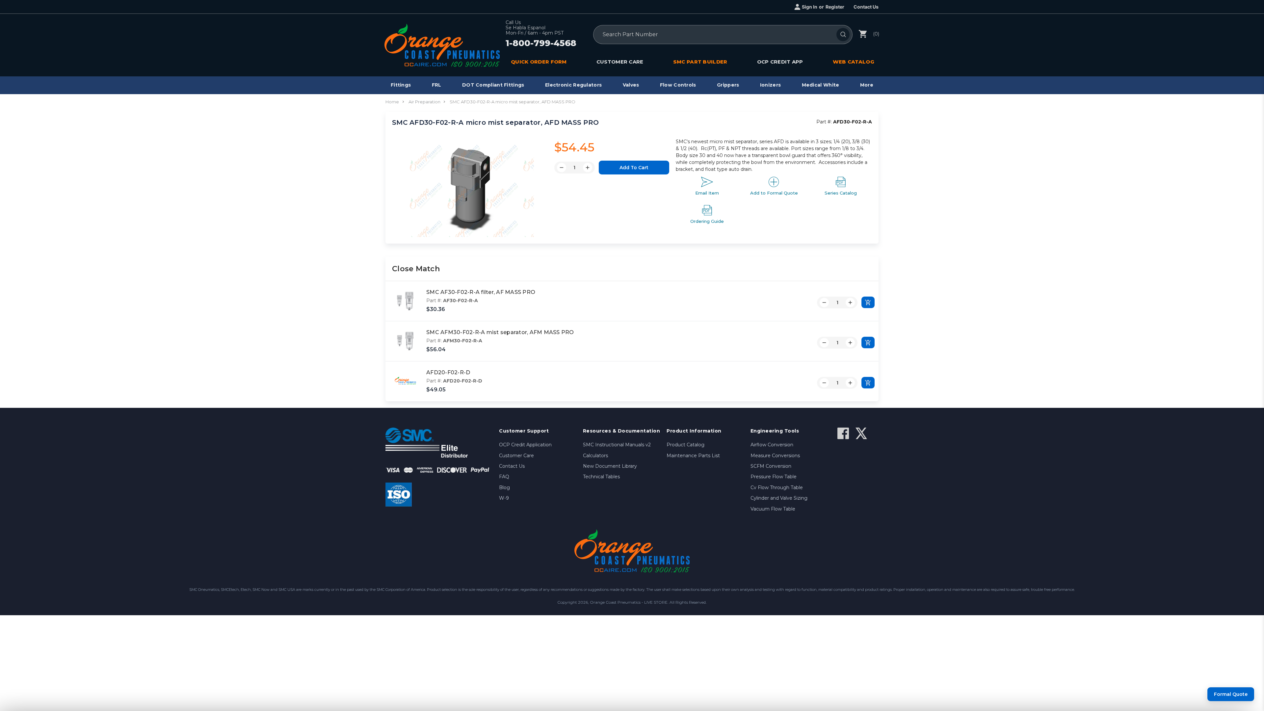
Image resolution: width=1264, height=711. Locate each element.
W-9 (504, 498)
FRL (436, 85)
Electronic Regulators (573, 85)
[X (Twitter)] (861, 433)
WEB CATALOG (853, 62)
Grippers (728, 85)
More (866, 85)
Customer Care (516, 456)
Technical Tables (601, 477)
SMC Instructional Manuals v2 (617, 445)
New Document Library (610, 466)
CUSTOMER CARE (620, 62)
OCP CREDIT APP (780, 62)
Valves (631, 85)
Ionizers (770, 85)
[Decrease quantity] (824, 302)
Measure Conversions (775, 456)
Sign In (809, 7)
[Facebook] (843, 433)
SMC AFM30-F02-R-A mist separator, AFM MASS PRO (500, 332)
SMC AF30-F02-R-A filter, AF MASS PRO (480, 292)
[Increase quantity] (850, 302)
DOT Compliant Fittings (493, 85)
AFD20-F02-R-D (448, 372)
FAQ (504, 477)
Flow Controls (678, 85)
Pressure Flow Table (773, 477)
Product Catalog (685, 445)
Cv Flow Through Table (776, 487)
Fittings (401, 85)
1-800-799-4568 (541, 43)
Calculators (595, 456)
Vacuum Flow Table (772, 509)
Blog (504, 487)
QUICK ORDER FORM (539, 62)
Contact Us (866, 7)
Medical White (820, 85)
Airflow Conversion (771, 445)
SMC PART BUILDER (700, 62)
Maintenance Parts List (693, 456)
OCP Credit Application (525, 445)
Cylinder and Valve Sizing (778, 498)
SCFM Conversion (770, 466)
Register (835, 7)
